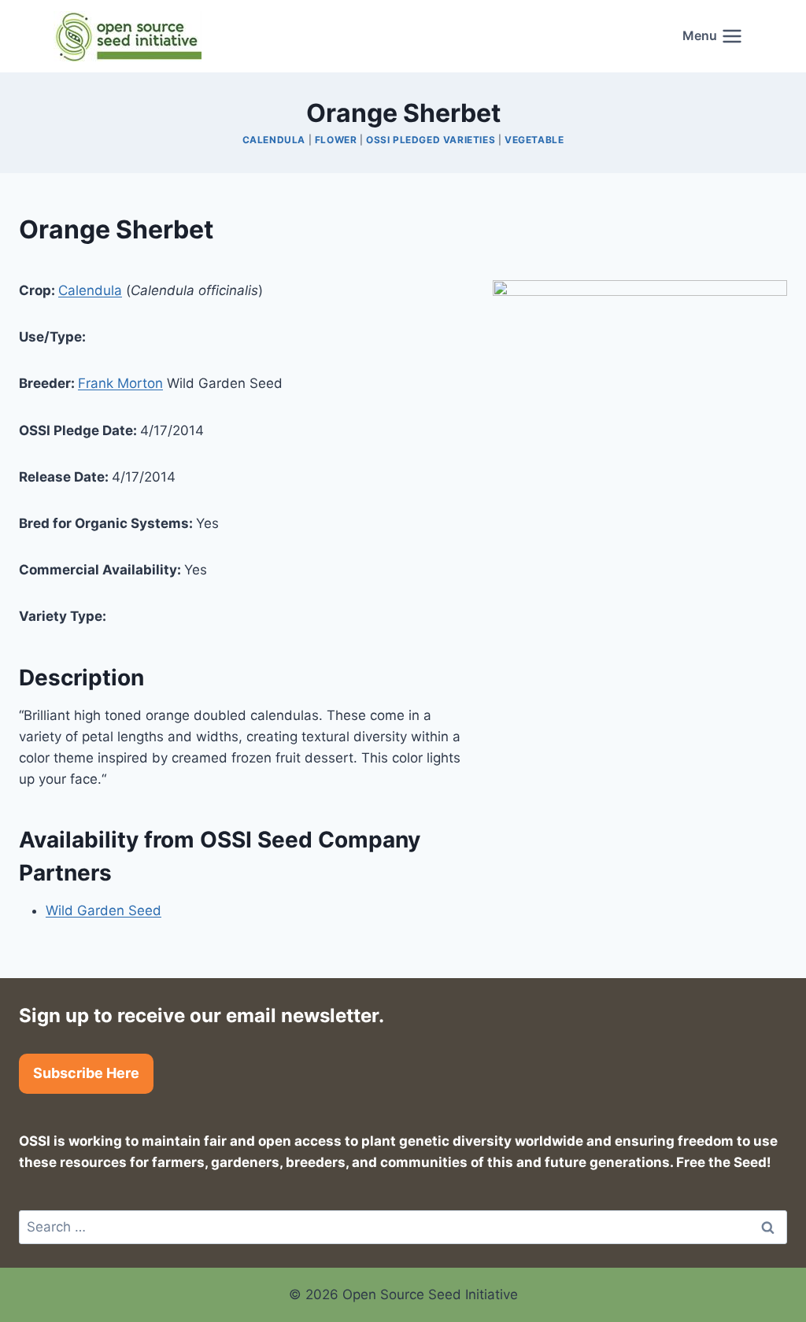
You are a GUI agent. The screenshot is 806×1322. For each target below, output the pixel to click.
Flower (336, 140)
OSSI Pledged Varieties (430, 140)
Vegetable (534, 140)
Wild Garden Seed (103, 910)
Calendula (273, 140)
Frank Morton (120, 383)
